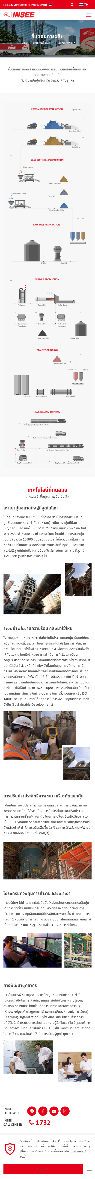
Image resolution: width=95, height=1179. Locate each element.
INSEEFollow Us (11, 1111)
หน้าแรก (24, 43)
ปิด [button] (89, 1169)
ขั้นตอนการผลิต (66, 43)
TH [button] (86, 4)
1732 (42, 1122)
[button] (72, 4)
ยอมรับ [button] (43, 1169)
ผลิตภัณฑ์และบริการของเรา (43, 43)
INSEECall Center (12, 1123)
